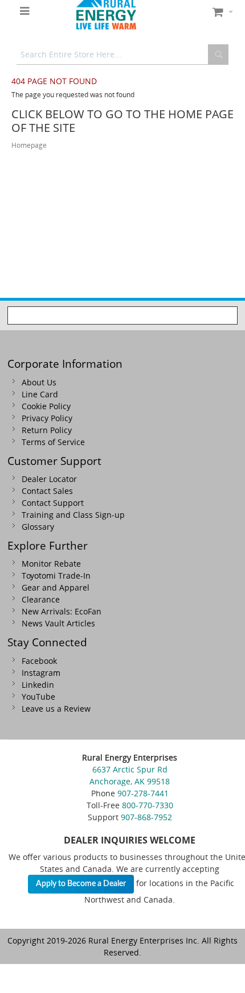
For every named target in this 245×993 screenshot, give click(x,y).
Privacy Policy (47, 418)
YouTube (38, 696)
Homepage (29, 145)
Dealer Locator (49, 478)
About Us (39, 382)
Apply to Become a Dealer (81, 884)
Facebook (39, 660)
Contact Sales (47, 490)
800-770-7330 (147, 805)
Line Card (40, 394)
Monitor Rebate (51, 563)
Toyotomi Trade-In (56, 575)
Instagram (41, 672)
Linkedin (38, 684)
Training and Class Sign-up (73, 514)
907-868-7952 (146, 817)
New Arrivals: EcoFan (61, 611)
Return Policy (47, 430)
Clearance (41, 599)
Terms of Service (53, 442)
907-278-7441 (143, 793)
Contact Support (53, 502)
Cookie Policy (46, 406)
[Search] (218, 54)
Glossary (38, 526)
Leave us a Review (56, 708)
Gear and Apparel (55, 587)
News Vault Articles (58, 623)
